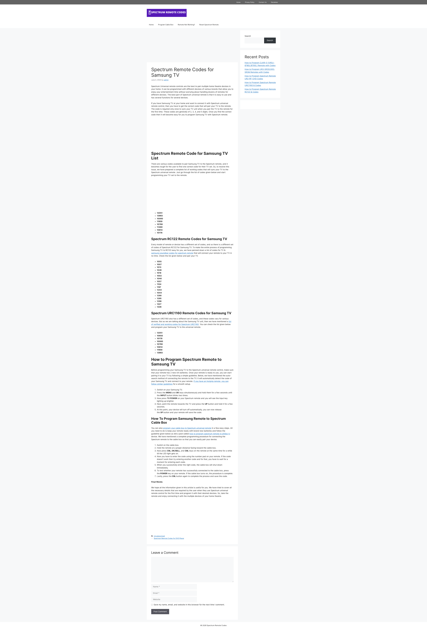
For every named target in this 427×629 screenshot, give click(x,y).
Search (248, 36)
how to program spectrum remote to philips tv (209, 434)
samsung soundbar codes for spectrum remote (172, 253)
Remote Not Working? (186, 25)
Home (238, 2)
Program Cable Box (165, 25)
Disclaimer (274, 2)
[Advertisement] (192, 45)
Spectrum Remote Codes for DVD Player (169, 538)
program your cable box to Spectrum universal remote (187, 428)
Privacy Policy (249, 2)
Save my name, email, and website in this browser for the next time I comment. (189, 605)
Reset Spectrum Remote (209, 25)
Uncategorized (159, 536)
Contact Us (263, 2)
